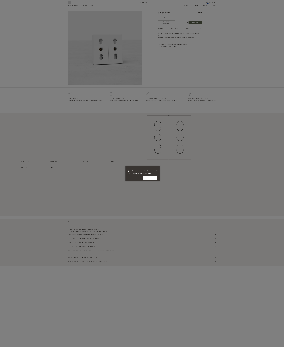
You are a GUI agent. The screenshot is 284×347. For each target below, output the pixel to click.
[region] (142, 173)
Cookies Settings (134, 178)
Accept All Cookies (150, 178)
